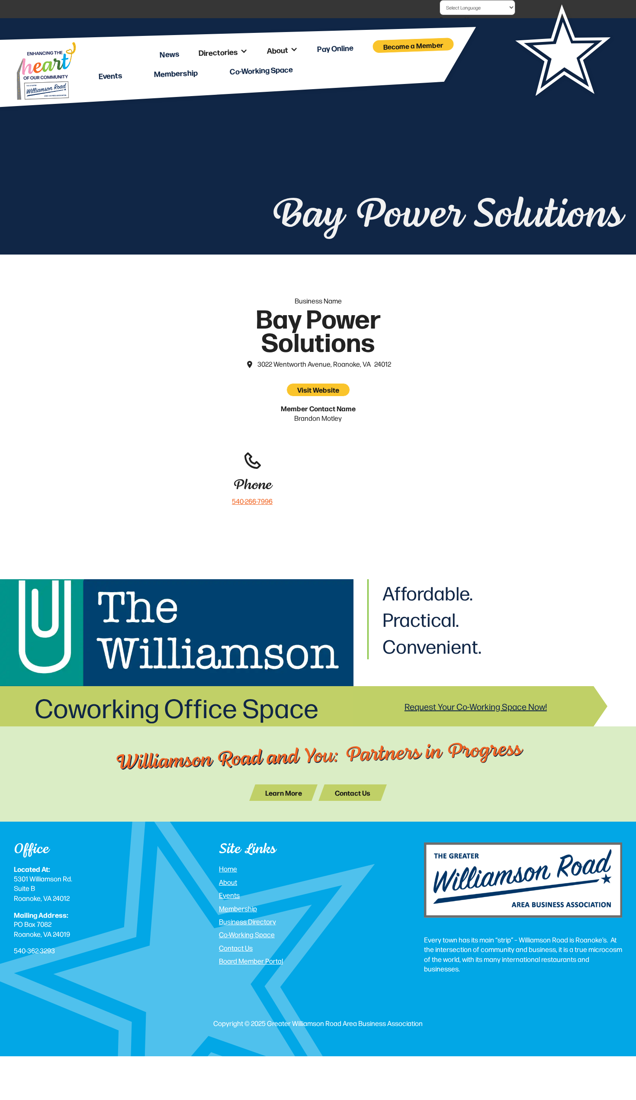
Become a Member (413, 45)
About (228, 882)
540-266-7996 (252, 501)
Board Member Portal (251, 960)
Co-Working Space (247, 934)
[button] (223, 51)
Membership (238, 908)
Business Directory (247, 921)
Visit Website (318, 389)
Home (228, 868)
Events (229, 895)
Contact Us (236, 947)
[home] (46, 72)
